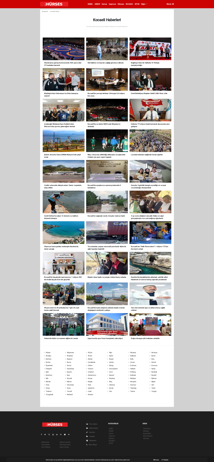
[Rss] (61, 434)
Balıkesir (133, 356)
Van (110, 391)
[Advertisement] (28, 42)
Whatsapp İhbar (65, 445)
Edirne (90, 365)
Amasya (154, 352)
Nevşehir (133, 381)
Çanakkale (91, 362)
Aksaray (133, 352)
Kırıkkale (133, 375)
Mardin (48, 381)
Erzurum (154, 365)
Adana (47, 352)
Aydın (111, 356)
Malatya (133, 378)
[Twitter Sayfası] (46, 434)
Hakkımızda (45, 442)
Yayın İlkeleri (45, 445)
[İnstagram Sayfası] (50, 434)
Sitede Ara (146, 428)
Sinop (47, 388)
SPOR (137, 4)
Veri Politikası (45, 447)
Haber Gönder (64, 447)
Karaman (48, 375)
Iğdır (47, 372)
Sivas (69, 388)
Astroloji (146, 438)
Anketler (146, 431)
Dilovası (121, 4)
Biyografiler (147, 433)
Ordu (47, 385)
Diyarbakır (49, 365)
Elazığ (111, 365)
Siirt (152, 385)
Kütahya (112, 378)
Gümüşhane (113, 369)
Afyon (90, 352)
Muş (110, 381)
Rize (89, 385)
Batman (48, 359)
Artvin (90, 356)
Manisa (153, 378)
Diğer (143, 4)
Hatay (153, 369)
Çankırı (111, 362)
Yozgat (153, 391)
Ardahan (70, 356)
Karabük (154, 372)
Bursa (69, 362)
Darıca (104, 4)
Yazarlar (92, 432)
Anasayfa (45, 11)
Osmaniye (70, 385)
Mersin (69, 381)
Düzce (69, 365)
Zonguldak (49, 394)
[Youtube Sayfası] (54, 434)
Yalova (132, 391)
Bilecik (90, 359)
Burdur (47, 362)
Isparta (69, 372)
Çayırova (112, 4)
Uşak (89, 391)
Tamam (165, 460)
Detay (157, 460)
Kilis (46, 378)
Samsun (133, 385)
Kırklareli (70, 394)
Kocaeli (69, 378)
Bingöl (111, 359)
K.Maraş (133, 372)
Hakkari (132, 369)
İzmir (111, 372)
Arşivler (92, 436)
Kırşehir (153, 375)
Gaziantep (70, 369)
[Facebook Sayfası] (42, 434)
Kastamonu (92, 375)
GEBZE (97, 4)
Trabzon (48, 391)
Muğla (90, 381)
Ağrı (110, 352)
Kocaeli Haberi (54, 11)
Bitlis (132, 359)
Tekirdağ (133, 388)
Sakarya (112, 385)
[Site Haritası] (65, 434)
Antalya (48, 356)
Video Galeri (93, 428)
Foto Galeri (93, 424)
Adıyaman (70, 352)
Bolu (152, 359)
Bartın (153, 356)
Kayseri (111, 375)
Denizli (153, 362)
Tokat (153, 388)
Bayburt (69, 359)
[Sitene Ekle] (69, 434)
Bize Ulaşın (93, 445)
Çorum (132, 362)
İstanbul (91, 372)
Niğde (153, 381)
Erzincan (133, 365)
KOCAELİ (129, 4)
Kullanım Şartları (65, 442)
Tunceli (69, 391)
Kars (68, 375)
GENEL (90, 4)
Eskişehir (48, 369)
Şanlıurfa (91, 388)
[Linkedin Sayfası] (57, 434)
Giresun (90, 369)
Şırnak (111, 388)
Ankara (90, 394)
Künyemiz (92, 440)
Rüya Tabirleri (147, 436)
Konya (90, 378)
